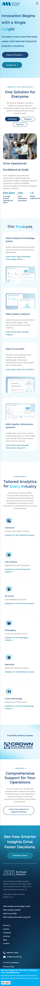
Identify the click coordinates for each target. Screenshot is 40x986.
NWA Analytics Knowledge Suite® (16, 906)
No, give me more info (30, 978)
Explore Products (14, 55)
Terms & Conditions (11, 963)
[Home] (11, 4)
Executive (12, 119)
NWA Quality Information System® (16, 917)
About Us (6, 925)
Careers (6, 929)
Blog (5, 940)
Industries (7, 933)
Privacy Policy (8, 967)
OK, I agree (6, 983)
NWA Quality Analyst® (12, 910)
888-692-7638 (12, 953)
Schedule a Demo (20, 855)
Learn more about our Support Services (19, 810)
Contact (6, 943)
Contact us (11, 65)
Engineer (28, 119)
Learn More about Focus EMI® (20, 369)
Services (6, 936)
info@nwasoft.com (14, 957)
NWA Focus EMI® (10, 913)
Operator (20, 124)
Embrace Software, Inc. (18, 890)
